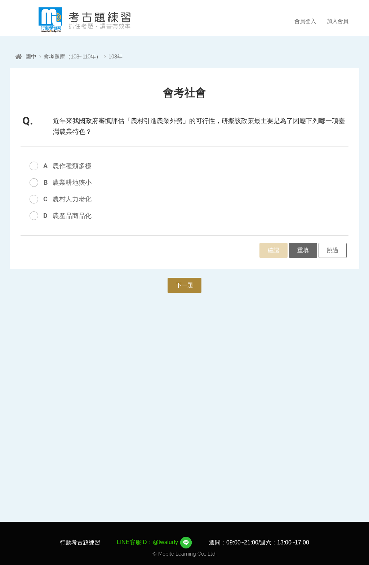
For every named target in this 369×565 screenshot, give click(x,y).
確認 (273, 250)
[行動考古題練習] (74, 19)
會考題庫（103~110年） (72, 56)
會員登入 (305, 21)
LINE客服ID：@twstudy (148, 542)
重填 (303, 250)
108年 (115, 56)
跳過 (332, 250)
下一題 (184, 285)
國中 (31, 56)
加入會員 (337, 21)
